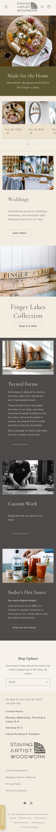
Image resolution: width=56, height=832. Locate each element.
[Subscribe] (47, 682)
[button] (6, 6)
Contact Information (17, 770)
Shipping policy (38, 823)
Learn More (19, 233)
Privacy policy (40, 818)
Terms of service (21, 823)
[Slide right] (34, 144)
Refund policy (25, 818)
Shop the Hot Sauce (24, 627)
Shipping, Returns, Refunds (20, 777)
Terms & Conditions (16, 790)
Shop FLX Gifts (28, 326)
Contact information (29, 827)
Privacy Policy (13, 784)
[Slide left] (21, 144)
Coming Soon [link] (20, 444)
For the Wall (36, 129)
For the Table (13, 129)
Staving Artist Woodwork (26, 814)
